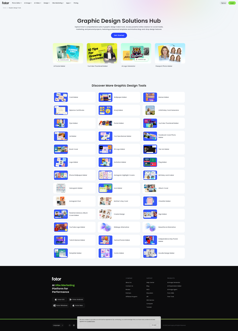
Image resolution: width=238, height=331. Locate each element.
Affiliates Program (131, 297)
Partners (128, 293)
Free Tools (170, 297)
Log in (232, 3)
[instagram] (70, 325)
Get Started (119, 35)
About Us (128, 282)
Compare (150, 304)
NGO (148, 289)
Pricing (76, 3)
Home (4, 8)
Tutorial (149, 307)
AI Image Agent (172, 289)
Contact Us (129, 286)
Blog (148, 286)
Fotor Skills (170, 293)
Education (150, 293)
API (147, 297)
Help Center (150, 282)
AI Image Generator (173, 282)
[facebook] (74, 325)
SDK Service (150, 300)
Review (128, 289)
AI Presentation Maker (174, 286)
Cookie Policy (91, 321)
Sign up (223, 3)
